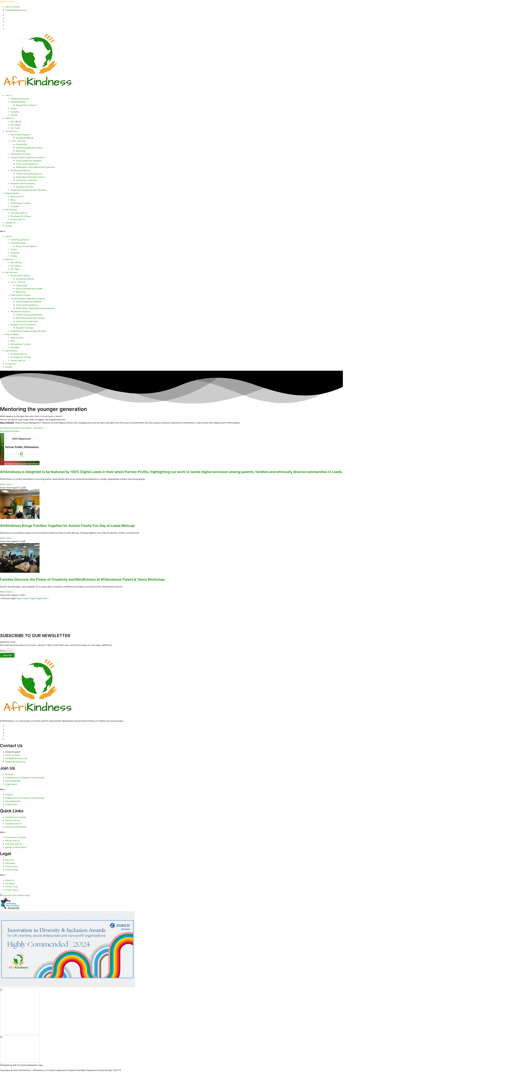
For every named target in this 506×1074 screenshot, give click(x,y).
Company (15, 112)
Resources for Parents (26, 105)
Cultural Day (21, 144)
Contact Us (10, 222)
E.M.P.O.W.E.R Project (21, 154)
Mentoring (20, 151)
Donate (8, 226)
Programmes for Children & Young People (24, 777)
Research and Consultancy (23, 183)
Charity (14, 115)
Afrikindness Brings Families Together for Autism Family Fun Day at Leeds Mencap (67, 526)
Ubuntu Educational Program (29, 147)
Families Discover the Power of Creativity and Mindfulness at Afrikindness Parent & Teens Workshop (82, 579)
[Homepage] (37, 90)
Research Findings (24, 187)
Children (9, 774)
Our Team (15, 128)
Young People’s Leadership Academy (28, 157)
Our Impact (16, 125)
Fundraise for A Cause (21, 216)
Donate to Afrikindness (16, 827)
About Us (9, 118)
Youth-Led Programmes (27, 164)
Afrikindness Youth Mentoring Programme (35, 167)
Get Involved (11, 209)
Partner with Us (18, 219)
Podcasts (15, 206)
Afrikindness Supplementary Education (29, 190)
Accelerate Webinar (25, 138)
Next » (46, 598)
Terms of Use (11, 866)
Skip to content (7, 1)
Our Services (11, 131)
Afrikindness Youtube (21, 203)
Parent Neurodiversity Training (30, 177)
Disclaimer (10, 863)
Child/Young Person (20, 98)
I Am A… (9, 95)
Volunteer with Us (19, 213)
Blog (13, 200)
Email (3, 650)
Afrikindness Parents (20, 170)
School (14, 108)
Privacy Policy (11, 869)
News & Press (17, 196)
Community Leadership (26, 180)
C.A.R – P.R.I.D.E (18, 141)
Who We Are (16, 121)
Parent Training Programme (29, 173)
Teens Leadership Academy (29, 160)
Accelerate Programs (20, 134)
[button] (253, 231)
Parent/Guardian (18, 102)
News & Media (12, 193)
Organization (11, 784)
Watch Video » (6, 484)
